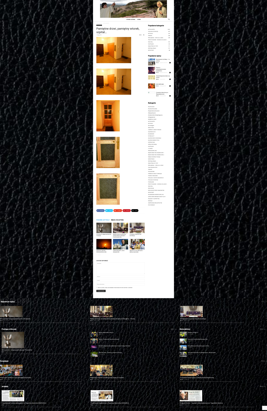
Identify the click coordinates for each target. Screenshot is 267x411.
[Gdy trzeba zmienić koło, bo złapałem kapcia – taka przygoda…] (183, 354)
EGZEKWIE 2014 (151, 131)
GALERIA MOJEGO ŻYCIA (153, 140)
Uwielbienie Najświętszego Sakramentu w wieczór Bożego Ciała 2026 (114, 345)
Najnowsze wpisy (8, 302)
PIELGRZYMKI (151, 171)
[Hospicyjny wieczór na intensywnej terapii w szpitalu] (133, 370)
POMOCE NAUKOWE (153, 175)
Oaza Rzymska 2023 (152, 167)
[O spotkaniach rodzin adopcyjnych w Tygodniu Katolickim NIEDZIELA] (44, 395)
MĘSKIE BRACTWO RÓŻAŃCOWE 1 (156, 152)
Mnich (157, 62)
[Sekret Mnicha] (133, 9)
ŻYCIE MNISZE (151, 205)
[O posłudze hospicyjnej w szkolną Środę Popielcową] (223, 370)
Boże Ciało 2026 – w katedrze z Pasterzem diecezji (110, 352)
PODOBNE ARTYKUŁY (103, 220)
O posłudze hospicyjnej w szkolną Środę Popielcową (197, 377)
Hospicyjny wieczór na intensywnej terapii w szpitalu (107, 377)
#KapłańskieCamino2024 (153, 111)
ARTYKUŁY (150, 123)
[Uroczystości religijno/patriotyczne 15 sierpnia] (104, 228)
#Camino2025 (151, 106)
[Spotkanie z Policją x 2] (183, 334)
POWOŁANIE (151, 182)
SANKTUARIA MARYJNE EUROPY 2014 (156, 196)
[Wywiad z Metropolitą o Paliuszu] (94, 334)
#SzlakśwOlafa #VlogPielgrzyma (155, 115)
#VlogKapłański (151, 117)
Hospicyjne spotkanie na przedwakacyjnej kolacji (15, 377)
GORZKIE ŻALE (151, 142)
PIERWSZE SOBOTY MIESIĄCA (155, 173)
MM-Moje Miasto (152, 161)
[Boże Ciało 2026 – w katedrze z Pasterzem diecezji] (94, 354)
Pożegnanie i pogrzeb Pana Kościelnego (193, 319)
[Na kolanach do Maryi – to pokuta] (151, 62)
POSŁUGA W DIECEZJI (153, 180)
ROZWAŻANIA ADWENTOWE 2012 (156, 194)
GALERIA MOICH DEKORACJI (154, 138)
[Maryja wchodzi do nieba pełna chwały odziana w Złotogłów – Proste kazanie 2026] (120, 228)
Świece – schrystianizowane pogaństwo (161, 69)
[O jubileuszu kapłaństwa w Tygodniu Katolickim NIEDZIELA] (133, 395)
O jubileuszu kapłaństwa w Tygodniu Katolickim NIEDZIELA (110, 403)
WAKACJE (150, 200)
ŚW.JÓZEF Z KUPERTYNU (154, 198)
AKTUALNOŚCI (99, 25)
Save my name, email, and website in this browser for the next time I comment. (115, 287)
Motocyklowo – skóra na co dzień (155, 165)
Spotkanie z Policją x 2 (193, 332)
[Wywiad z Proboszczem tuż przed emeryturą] (94, 341)
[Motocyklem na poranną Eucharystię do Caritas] (183, 347)
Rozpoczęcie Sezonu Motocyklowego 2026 (197, 339)
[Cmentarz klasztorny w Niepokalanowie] (151, 95)
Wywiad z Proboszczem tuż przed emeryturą (109, 339)
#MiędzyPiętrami (152, 113)
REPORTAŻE (151, 192)
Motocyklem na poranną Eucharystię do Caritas (198, 345)
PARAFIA (150, 169)
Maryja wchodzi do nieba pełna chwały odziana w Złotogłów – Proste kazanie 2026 (119, 236)
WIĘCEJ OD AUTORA (117, 220)
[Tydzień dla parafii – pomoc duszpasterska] (120, 244)
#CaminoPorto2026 (152, 108)
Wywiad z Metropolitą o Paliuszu (106, 332)
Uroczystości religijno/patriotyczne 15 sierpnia (15, 319)
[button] (169, 19)
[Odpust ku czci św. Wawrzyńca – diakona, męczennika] (137, 244)
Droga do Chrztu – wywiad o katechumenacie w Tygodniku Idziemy (201, 403)
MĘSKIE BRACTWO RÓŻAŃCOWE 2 (156, 154)
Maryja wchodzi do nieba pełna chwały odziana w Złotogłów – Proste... (113, 319)
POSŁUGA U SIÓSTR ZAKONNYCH (156, 177)
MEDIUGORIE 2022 (152, 150)
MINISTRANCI (151, 159)
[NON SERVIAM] (151, 86)
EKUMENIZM (151, 134)
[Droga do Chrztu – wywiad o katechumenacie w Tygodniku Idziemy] (222, 395)
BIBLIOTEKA (151, 127)
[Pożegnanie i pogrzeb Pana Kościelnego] (137, 228)
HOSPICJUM (151, 146)
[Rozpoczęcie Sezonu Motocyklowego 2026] (183, 341)
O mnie (139, 19)
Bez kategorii (151, 125)
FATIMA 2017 (151, 136)
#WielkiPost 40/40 (152, 119)
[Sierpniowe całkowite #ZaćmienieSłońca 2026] (104, 244)
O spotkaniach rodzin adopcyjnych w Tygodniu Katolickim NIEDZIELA (24, 403)
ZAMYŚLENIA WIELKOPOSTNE (155, 203)
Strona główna (130, 19)
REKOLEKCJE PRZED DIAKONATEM (156, 190)
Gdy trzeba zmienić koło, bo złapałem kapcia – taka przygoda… (202, 352)
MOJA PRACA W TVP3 (153, 163)
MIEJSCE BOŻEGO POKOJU (154, 157)
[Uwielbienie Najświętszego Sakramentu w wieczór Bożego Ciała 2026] (94, 347)
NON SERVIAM (160, 84)
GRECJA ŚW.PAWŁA (152, 144)
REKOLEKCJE (151, 188)
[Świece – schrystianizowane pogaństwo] (151, 70)
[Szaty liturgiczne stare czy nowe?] (151, 77)
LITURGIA (150, 148)
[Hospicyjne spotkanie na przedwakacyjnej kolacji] (43, 370)
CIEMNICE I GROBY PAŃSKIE (154, 129)
